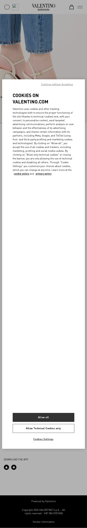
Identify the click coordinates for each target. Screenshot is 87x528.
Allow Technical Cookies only (43, 428)
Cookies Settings (43, 439)
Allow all (43, 417)
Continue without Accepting (57, 84)
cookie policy (21, 173)
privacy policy (44, 173)
